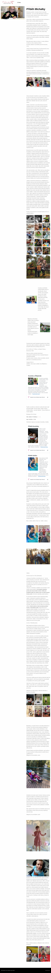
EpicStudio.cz (47, 970)
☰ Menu (19, 2)
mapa (39, 416)
